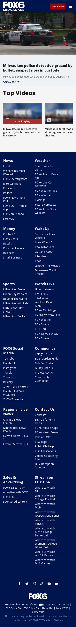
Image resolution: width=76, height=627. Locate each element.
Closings (40, 200)
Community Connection (42, 378)
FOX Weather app (46, 190)
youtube (49, 584)
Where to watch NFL (45, 489)
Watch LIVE (45, 283)
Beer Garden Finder (47, 358)
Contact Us (45, 409)
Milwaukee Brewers (15, 289)
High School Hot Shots (13, 309)
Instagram (9, 368)
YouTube (8, 358)
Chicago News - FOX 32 (13, 421)
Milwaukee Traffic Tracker (46, 272)
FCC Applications (45, 451)
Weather (42, 160)
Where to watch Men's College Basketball (45, 532)
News (8, 160)
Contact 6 (9, 234)
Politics (7, 193)
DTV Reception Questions (44, 465)
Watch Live (57, 6)
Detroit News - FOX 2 (15, 437)
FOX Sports (42, 324)
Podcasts (9, 188)
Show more (11, 82)
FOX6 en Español (14, 214)
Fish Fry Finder (44, 363)
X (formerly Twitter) (15, 386)
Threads (8, 377)
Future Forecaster (46, 204)
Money (9, 228)
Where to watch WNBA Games (45, 553)
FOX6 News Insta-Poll (14, 199)
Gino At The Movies (47, 265)
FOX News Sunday (46, 333)
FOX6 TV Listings (45, 310)
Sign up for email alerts (45, 421)
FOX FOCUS (10, 497)
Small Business (12, 257)
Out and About (44, 251)
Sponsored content (15, 501)
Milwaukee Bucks (14, 316)
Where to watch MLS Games (45, 561)
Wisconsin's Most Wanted (14, 172)
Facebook (9, 363)
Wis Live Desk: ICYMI (44, 303)
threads (42, 584)
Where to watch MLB (45, 505)
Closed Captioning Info (46, 457)
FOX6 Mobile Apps (46, 428)
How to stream (44, 289)
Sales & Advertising (13, 479)
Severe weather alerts (45, 167)
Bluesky (8, 382)
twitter (27, 584)
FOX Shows (42, 338)
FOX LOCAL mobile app (15, 207)
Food (38, 261)
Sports (9, 283)
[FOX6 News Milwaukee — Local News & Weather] (14, 6)
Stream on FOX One (44, 479)
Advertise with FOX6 (15, 492)
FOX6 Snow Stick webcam (45, 211)
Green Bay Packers (15, 294)
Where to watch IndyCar (45, 522)
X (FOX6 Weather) (14, 399)
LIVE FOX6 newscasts (41, 295)
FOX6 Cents (10, 239)
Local (6, 166)
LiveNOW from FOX (47, 315)
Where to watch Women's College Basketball (46, 543)
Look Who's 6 (43, 242)
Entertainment (12, 183)
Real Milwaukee (45, 247)
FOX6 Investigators (15, 179)
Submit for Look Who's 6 (45, 235)
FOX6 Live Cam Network (44, 184)
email (56, 584)
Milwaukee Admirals (15, 303)
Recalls (7, 243)
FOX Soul (40, 329)
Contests (40, 415)
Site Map (8, 218)
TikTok (7, 372)
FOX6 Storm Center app (47, 176)
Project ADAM (44, 372)
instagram (34, 584)
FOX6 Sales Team (14, 487)
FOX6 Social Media (13, 350)
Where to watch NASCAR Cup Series (47, 513)
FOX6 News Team (46, 432)
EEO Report (42, 442)
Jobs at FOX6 (43, 437)
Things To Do (43, 354)
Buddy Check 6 (44, 368)
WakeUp (42, 228)
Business (8, 253)
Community (45, 348)
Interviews (41, 256)
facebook (19, 584)
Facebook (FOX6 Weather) (13, 392)
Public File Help (44, 446)
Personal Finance (14, 248)
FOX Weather (43, 195)
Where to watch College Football (45, 497)
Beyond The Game (15, 298)
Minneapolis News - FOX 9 (15, 429)
